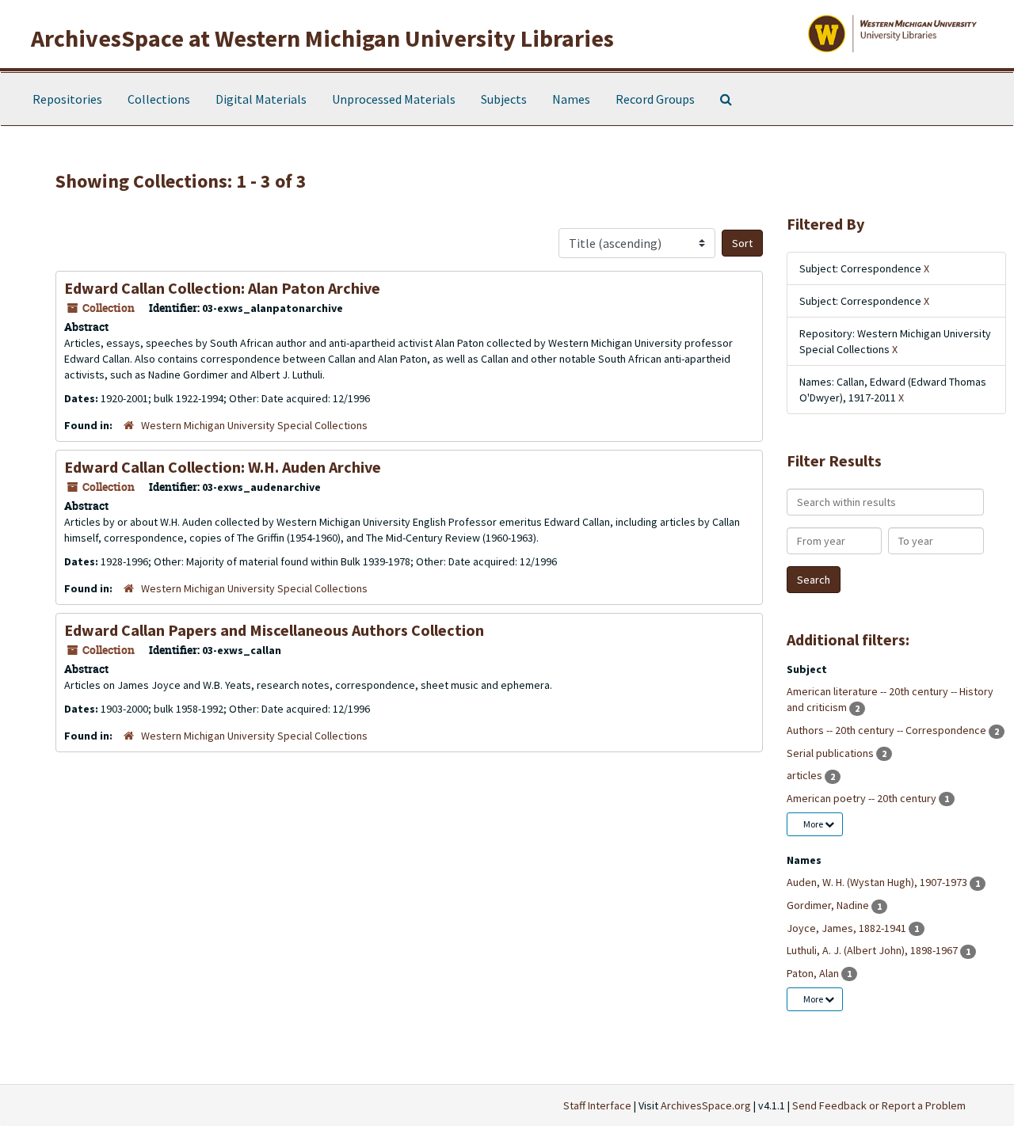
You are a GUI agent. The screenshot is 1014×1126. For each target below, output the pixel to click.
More (814, 824)
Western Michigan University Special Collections (254, 425)
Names (571, 99)
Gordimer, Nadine (829, 905)
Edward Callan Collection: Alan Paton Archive (222, 288)
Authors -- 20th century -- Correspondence (888, 730)
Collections (159, 99)
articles (806, 775)
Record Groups (655, 99)
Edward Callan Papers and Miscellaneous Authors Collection (274, 630)
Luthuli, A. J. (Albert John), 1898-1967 (873, 950)
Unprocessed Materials (394, 99)
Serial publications (831, 753)
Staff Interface (597, 1105)
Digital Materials (261, 99)
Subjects (504, 99)
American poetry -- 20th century (863, 798)
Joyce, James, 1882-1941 (848, 928)
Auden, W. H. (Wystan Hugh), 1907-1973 (878, 882)
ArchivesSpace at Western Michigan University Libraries (322, 38)
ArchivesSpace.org (706, 1105)
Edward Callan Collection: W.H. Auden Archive (222, 467)
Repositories (67, 99)
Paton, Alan (814, 973)
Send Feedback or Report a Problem (879, 1105)
